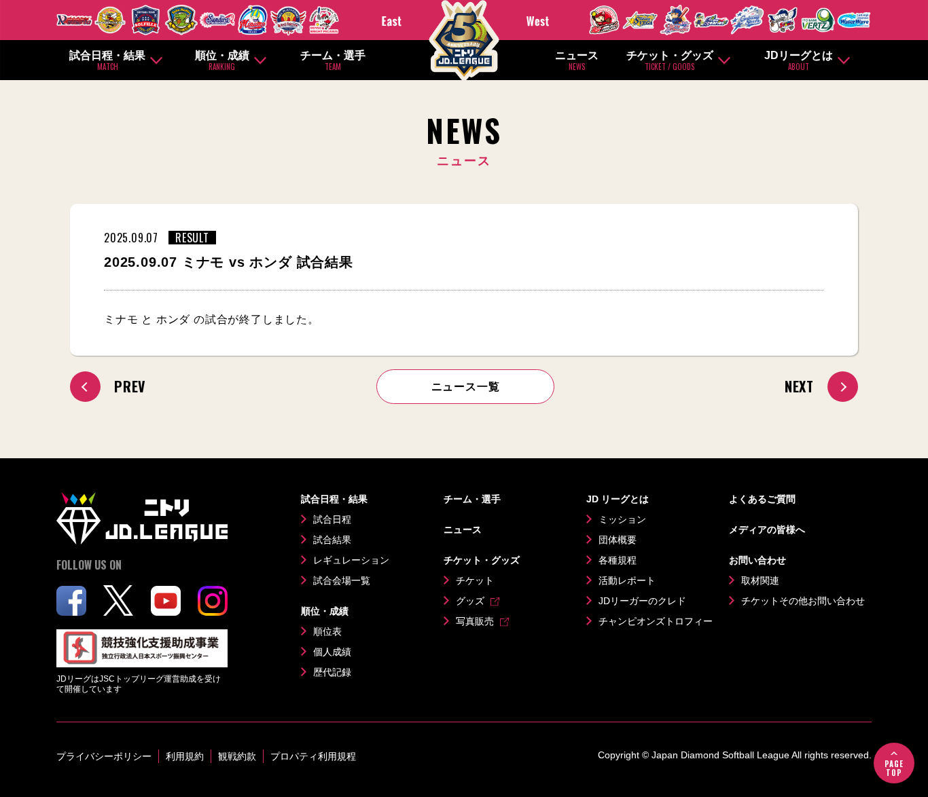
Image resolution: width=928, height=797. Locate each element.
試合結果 (332, 539)
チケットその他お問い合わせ (803, 600)
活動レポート (627, 580)
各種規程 (618, 560)
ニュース (577, 61)
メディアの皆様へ (767, 529)
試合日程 (332, 519)
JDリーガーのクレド (642, 600)
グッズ (470, 600)
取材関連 (760, 580)
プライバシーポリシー (103, 756)
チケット (475, 580)
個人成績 (332, 651)
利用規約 (185, 756)
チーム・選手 (332, 61)
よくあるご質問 (762, 499)
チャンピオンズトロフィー (656, 621)
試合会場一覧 (341, 580)
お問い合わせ (757, 560)
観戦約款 (237, 756)
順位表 (327, 631)
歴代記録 (332, 672)
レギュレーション (351, 560)
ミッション (622, 519)
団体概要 (618, 539)
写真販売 (475, 621)
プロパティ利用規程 (313, 756)
